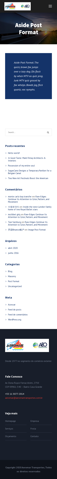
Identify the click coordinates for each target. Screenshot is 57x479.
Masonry (12, 276)
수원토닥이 (13, 206)
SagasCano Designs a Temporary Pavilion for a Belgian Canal (29, 172)
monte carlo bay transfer (20, 196)
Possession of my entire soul (21, 165)
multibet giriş (14, 214)
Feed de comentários (18, 314)
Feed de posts (14, 309)
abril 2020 (13, 248)
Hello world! (14, 153)
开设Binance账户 (16, 229)
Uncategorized (15, 286)
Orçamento (10, 436)
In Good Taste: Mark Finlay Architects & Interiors (27, 159)
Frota (33, 428)
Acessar (11, 304)
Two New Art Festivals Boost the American (28, 178)
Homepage (10, 420)
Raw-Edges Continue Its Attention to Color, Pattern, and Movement (28, 199)
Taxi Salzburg (14, 222)
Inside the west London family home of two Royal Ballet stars (29, 208)
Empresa (34, 420)
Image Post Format (37, 229)
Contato (34, 436)
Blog (10, 271)
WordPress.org (14, 319)
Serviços (9, 428)
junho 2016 (13, 253)
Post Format (13, 281)
